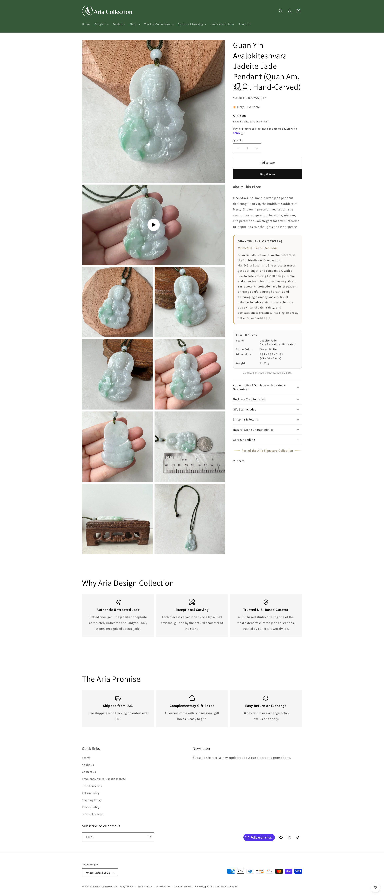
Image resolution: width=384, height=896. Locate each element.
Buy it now (267, 174)
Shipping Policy (92, 800)
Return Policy (90, 793)
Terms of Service (92, 814)
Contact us (89, 771)
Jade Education (92, 786)
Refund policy (145, 886)
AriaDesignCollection (101, 886)
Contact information (226, 886)
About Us (88, 764)
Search (86, 757)
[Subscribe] (149, 837)
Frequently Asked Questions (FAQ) (104, 779)
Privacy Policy (90, 807)
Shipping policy (203, 886)
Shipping (238, 121)
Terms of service (182, 886)
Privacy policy (163, 886)
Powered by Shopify (123, 886)
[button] (101, 24)
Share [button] (240, 461)
